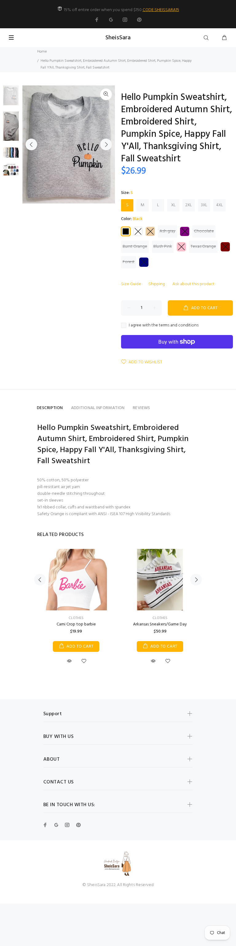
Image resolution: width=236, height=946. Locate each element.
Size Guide (131, 284)
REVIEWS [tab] (141, 408)
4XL (219, 205)
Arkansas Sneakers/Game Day (160, 624)
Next (106, 144)
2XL (188, 205)
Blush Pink (162, 246)
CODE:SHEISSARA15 (161, 10)
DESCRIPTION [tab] (50, 408)
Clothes (76, 618)
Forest (129, 262)
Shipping (156, 284)
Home (42, 52)
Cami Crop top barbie (76, 624)
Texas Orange (203, 246)
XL (173, 205)
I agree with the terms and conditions (164, 325)
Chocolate (204, 231)
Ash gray (167, 231)
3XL (204, 205)
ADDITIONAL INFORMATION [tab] (98, 408)
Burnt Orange (135, 246)
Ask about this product (193, 284)
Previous (31, 144)
